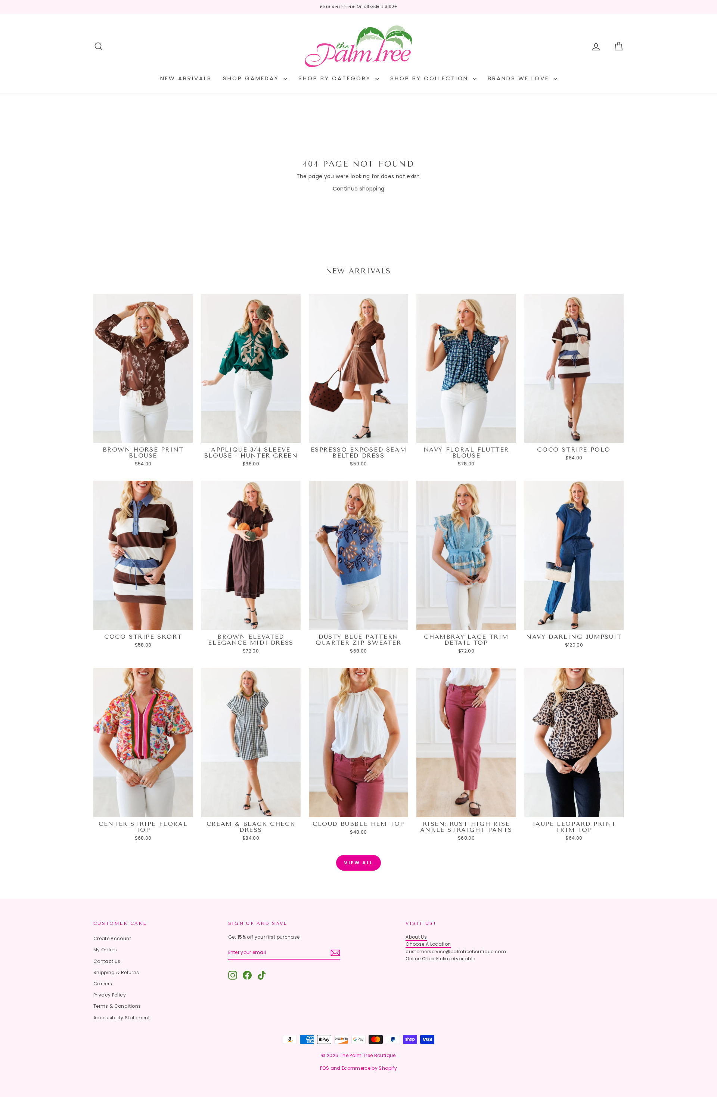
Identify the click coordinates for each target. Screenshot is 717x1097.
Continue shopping (359, 188)
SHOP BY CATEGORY (335, 78)
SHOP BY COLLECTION (430, 78)
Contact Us (107, 961)
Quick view (143, 436)
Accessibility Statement (121, 1017)
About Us (416, 937)
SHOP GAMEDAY (252, 78)
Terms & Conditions (117, 1006)
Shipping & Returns (116, 972)
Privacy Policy (109, 995)
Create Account (112, 938)
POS (324, 1068)
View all (358, 862)
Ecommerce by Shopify (369, 1068)
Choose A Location (428, 944)
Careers (102, 983)
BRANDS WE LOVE (520, 78)
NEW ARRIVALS (186, 78)
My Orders (105, 949)
